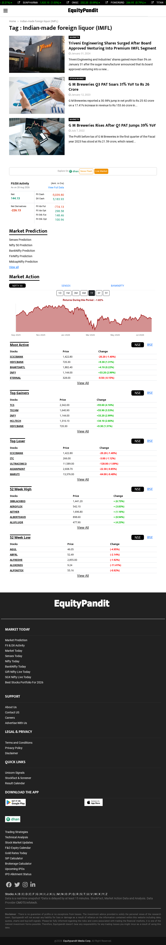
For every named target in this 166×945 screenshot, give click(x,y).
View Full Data (56, 187)
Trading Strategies (16, 832)
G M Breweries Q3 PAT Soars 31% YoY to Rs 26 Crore (109, 87)
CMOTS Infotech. (27, 902)
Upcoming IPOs (14, 869)
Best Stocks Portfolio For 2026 (24, 682)
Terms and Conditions (18, 742)
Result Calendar (15, 783)
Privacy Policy (13, 748)
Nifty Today (12, 661)
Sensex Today (13, 656)
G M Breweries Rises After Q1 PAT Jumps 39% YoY (112, 125)
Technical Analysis (16, 837)
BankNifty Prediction (22, 250)
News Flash (86, 171)
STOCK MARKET (77, 78)
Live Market (101, 171)
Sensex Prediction (20, 239)
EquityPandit (83, 10)
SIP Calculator (14, 858)
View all (14, 267)
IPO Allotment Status (18, 874)
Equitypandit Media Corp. (77, 941)
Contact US (12, 712)
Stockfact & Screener (18, 778)
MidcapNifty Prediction (23, 261)
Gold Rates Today (16, 853)
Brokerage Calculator (18, 863)
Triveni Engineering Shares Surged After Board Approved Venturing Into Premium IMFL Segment (112, 46)
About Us (11, 707)
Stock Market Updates (19, 842)
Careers (10, 717)
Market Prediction (16, 640)
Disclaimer (11, 753)
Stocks (9, 894)
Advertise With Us (16, 723)
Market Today (13, 650)
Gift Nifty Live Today (17, 671)
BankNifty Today (15, 666)
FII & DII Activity (15, 645)
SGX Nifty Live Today (18, 677)
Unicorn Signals (14, 772)
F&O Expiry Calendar (18, 847)
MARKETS (74, 37)
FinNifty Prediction (20, 256)
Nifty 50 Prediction (20, 245)
